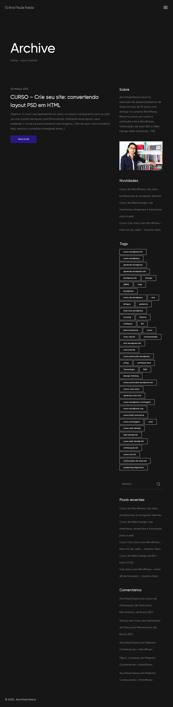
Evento (143, 317)
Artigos (127, 304)
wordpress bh (130, 278)
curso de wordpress (133, 297)
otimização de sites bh (135, 461)
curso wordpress (131, 258)
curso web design (132, 428)
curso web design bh (133, 441)
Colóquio (127, 324)
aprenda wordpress (133, 265)
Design (148, 278)
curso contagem (131, 422)
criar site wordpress (133, 310)
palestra (143, 304)
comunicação (150, 337)
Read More (23, 139)
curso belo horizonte (133, 415)
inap (140, 284)
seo (153, 297)
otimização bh (130, 448)
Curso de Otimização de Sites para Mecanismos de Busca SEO (138, 605)
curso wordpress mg (133, 408)
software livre (144, 363)
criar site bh (129, 350)
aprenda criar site (132, 395)
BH (142, 324)
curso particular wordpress (136, 356)
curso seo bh (129, 454)
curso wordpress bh (133, 252)
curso (149, 330)
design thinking (131, 376)
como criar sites (131, 389)
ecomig (127, 317)
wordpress (128, 291)
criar (151, 422)
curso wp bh (129, 337)
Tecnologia (129, 369)
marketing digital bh (133, 467)
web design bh (130, 435)
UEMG (126, 284)
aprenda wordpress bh (134, 271)
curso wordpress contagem (137, 402)
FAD (145, 369)
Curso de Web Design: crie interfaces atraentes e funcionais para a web (140, 209)
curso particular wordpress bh (138, 382)
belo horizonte (130, 330)
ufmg (126, 363)
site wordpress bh (132, 343)
